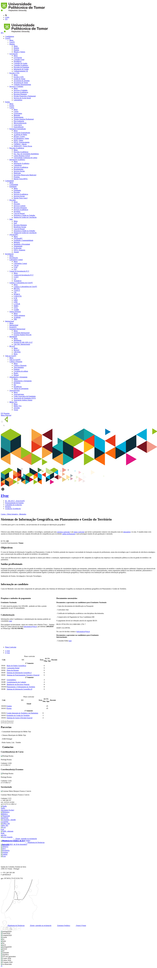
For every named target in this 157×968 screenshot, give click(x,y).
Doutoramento (18, 117)
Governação (13, 54)
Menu (11, 40)
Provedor (17, 192)
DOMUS (17, 294)
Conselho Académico (21, 65)
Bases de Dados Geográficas (16, 666)
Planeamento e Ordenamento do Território (21, 687)
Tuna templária (19, 367)
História (12, 44)
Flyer (5, 496)
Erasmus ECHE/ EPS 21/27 (23, 342)
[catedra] (4, 854)
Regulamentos (18, 169)
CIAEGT (17, 290)
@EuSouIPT (13, 235)
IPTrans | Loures (19, 136)
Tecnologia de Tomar (21, 82)
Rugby (16, 373)
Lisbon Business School (22, 156)
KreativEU (13, 327)
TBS (15, 319)
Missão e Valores (19, 52)
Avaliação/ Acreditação (13, 508)
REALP (12, 346)
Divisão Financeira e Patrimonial (25, 96)
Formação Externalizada (17, 129)
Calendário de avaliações (13, 505)
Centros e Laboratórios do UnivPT (21, 283)
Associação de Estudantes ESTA (25, 398)
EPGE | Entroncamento (21, 142)
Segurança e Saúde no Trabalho (24, 215)
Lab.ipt (16, 265)
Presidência (17, 61)
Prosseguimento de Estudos (14, 503)
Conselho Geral (19, 59)
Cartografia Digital (13, 668)
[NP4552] (4, 847)
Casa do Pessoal (19, 213)
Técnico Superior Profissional (24, 119)
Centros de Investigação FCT (19, 271)
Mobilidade (13, 336)
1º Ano (7, 651)
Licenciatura (18, 113)
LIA (15, 269)
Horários (8, 507)
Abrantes (17, 408)
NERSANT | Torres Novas (23, 146)
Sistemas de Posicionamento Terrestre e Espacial (23, 675)
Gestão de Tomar (19, 79)
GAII (15, 267)
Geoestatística (11, 680)
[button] (1, 966)
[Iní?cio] (23, 12)
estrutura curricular (63, 532)
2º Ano (7, 653)
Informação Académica (17, 159)
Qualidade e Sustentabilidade (23, 240)
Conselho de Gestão (20, 63)
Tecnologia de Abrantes (22, 81)
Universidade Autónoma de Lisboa (25, 158)
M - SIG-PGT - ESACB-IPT (15, 501)
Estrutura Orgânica (63, 925)
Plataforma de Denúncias (16, 925)
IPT (2, 33)
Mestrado (17, 115)
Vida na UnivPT (10, 356)
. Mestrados (22, 514)
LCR (15, 298)
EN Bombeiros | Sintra (21, 138)
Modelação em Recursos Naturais (18, 684)
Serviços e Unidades (16, 86)
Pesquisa (7, 413)
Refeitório (17, 383)
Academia (17, 317)
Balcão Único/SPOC (21, 179)
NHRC (16, 306)
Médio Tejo (13, 402)
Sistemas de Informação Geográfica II (19, 689)
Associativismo (14, 390)
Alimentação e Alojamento (18, 377)
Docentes (12, 200)
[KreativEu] (5, 850)
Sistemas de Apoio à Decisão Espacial (19, 718)
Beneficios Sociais (20, 227)
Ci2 (15, 279)
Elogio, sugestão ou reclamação (40, 925)
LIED (16, 300)
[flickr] (19, 929)
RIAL (16, 354)
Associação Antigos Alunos (23, 400)
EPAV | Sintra (18, 140)
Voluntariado (18, 246)
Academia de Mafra (20, 134)
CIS (15, 292)
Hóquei (16, 375)
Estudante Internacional (17, 329)
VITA (16, 308)
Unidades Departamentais (22, 84)
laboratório (127, 532)
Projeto (9, 708)
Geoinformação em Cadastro (16, 682)
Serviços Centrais (19, 206)
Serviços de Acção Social (22, 98)
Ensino (7, 102)
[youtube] (11, 929)
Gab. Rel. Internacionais (22, 344)
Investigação (9, 254)
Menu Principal (6, 415)
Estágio (9, 706)
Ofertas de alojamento (21, 388)
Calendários (18, 165)
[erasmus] (4, 852)
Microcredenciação (20, 123)
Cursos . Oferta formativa (9, 514)
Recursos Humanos (20, 94)
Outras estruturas (15, 311)
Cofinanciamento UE (21, 71)
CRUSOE (17, 352)
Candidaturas (9, 36)
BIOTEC (17, 288)
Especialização (19, 127)
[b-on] (3, 856)
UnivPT (8, 38)
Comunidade (9, 181)
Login (7, 17)
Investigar (17, 211)
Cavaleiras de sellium (21, 371)
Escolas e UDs (14, 73)
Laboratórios (18, 100)
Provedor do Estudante (21, 67)
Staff (11, 219)
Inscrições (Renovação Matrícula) (25, 175)
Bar (15, 385)
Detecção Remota (13, 670)
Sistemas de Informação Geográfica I (19, 673)
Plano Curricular (10, 647)
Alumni (16, 252)
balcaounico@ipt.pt (83, 631)
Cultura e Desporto (15, 362)
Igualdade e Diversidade (22, 244)
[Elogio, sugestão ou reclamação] (6, 837)
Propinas (17, 177)
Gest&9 (16, 310)
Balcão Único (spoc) (21, 198)
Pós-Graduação (19, 121)
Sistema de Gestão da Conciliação (25, 217)
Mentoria (17, 242)
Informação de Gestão (21, 69)
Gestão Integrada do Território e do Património (22, 713)
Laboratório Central (16, 260)
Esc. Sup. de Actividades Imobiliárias (26, 154)
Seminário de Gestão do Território (18, 715)
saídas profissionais (68, 534)
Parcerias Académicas (16, 148)
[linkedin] (15, 929)
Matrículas (17, 173)
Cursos (11, 108)
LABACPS (18, 296)
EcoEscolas (17, 248)
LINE (16, 302)
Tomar (16, 410)
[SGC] (3, 848)
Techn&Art (17, 281)
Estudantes (13, 186)
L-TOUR (17, 304)
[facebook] (2, 929)
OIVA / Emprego (19, 250)
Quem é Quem (81, 925)
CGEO (16, 277)
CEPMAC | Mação (20, 144)
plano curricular (79, 532)
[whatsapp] (23, 929)
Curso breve (18, 125)
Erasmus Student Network (22, 335)
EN (6, 19)
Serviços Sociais (19, 171)
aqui (70, 641)
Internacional (9, 321)
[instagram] (7, 929)
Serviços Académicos (21, 92)
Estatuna (16, 369)
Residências (18, 387)
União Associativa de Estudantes (25, 396)
